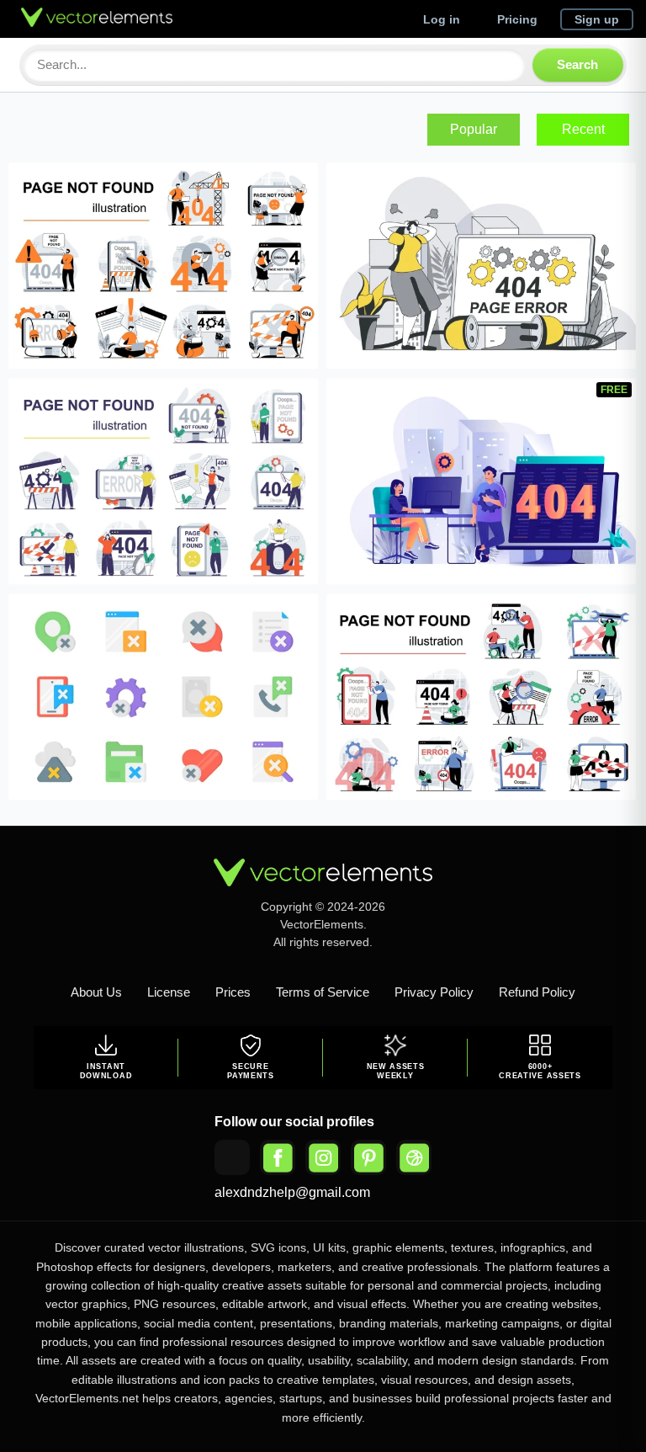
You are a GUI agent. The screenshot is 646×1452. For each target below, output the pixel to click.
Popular (473, 129)
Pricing (517, 19)
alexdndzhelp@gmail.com (292, 1192)
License (168, 992)
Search (577, 64)
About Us (96, 992)
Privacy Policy (434, 992)
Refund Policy (537, 992)
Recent (583, 129)
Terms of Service (322, 992)
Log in (441, 19)
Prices (233, 992)
